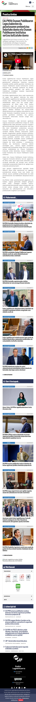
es (33, 2)
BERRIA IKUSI (8, 218)
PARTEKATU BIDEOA (8, 75)
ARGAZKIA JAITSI (8, 70)
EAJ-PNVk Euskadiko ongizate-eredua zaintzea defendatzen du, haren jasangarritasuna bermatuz (16, 282)
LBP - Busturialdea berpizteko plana (16, 641)
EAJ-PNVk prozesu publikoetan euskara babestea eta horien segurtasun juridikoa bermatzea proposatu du (17, 464)
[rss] (27, 48)
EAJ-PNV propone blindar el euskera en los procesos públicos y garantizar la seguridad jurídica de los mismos (18, 622)
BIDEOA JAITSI (7, 73)
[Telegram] (19, 688)
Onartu (21, 700)
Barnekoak (7, 596)
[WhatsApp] (22, 688)
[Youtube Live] (25, 688)
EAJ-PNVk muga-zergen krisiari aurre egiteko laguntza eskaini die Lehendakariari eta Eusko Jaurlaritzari (17, 492)
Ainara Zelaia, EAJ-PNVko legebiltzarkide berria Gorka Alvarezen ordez (17, 408)
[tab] (18, 571)
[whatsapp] (29, 48)
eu (30, 2)
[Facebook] (14, 688)
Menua (28, 6)
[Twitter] (16, 688)
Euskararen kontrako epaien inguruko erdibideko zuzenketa (16, 648)
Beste (5, 599)
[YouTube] (12, 688)
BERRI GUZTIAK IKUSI (8, 374)
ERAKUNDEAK (7, 571)
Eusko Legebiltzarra (18, 667)
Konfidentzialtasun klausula (19, 683)
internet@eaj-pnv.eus (18, 672)
